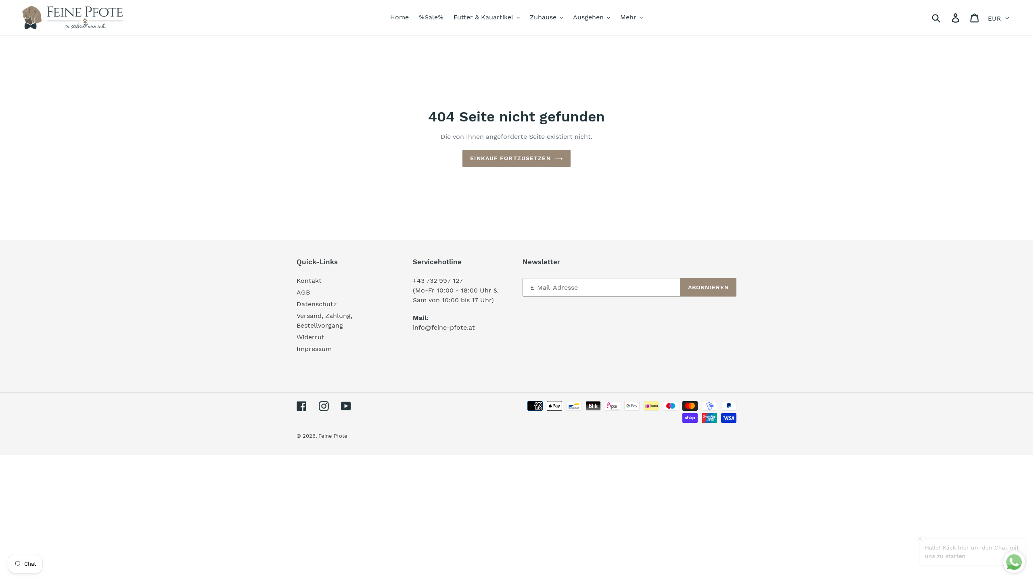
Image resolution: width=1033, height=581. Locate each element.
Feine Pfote (332, 436)
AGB (303, 292)
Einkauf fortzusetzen (510, 158)
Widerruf (310, 337)
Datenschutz (317, 304)
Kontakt (309, 280)
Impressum (314, 349)
